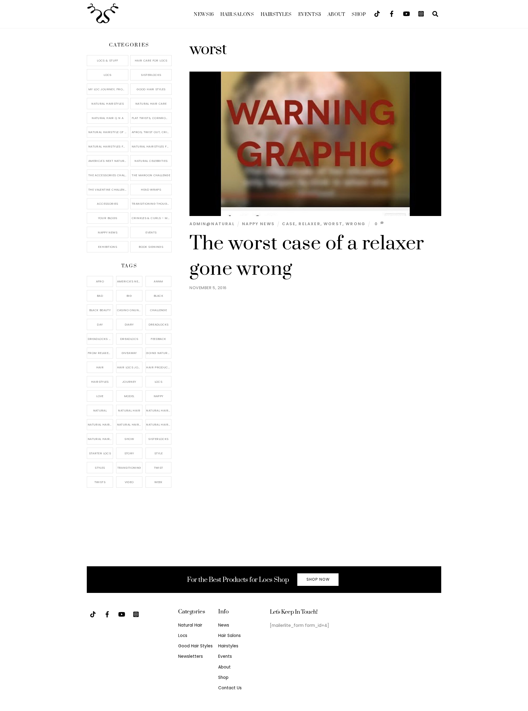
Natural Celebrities (150, 161)
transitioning (129, 468)
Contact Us (230, 688)
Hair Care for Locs (151, 60)
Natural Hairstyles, (158, 424)
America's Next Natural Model (108, 161)
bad (100, 296)
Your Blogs (107, 218)
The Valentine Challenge (108, 190)
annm (158, 281)
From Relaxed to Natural (100, 353)
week (158, 482)
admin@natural (211, 223)
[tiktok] (377, 13)
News (204, 14)
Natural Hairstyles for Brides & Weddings (152, 146)
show (129, 439)
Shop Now (318, 579)
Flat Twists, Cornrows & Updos (152, 118)
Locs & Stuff (107, 60)
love (100, 396)
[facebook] (392, 13)
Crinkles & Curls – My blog (152, 218)
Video (129, 482)
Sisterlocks (151, 75)
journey (129, 382)
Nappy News (258, 223)
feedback (158, 339)
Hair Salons (237, 14)
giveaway (129, 353)
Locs (108, 75)
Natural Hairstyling (100, 439)
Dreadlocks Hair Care (100, 339)
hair (100, 367)
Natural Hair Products (100, 424)
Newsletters (190, 656)
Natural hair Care (158, 410)
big (129, 296)
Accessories (107, 204)
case (288, 223)
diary (129, 324)
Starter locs (100, 453)
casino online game (129, 310)
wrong (355, 223)
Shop (359, 14)
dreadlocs (129, 339)
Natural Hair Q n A (107, 118)
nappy (158, 396)
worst (333, 223)
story (129, 453)
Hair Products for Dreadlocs (158, 367)
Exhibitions (107, 247)
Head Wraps (151, 190)
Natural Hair (129, 410)
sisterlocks (158, 439)
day (100, 324)
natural (100, 410)
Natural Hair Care (151, 104)
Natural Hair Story (129, 424)
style (158, 453)
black (158, 296)
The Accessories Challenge (108, 175)
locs (159, 382)
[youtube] (406, 13)
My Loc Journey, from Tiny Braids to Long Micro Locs (108, 89)
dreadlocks (158, 324)
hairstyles (100, 382)
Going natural (158, 353)
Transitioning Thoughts (152, 204)
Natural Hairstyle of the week (108, 132)
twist (158, 468)
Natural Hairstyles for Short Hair (108, 146)
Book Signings (151, 247)
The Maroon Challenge (151, 175)
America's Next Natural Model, (129, 281)
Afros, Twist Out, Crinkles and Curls (152, 132)
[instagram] (421, 13)
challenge (158, 310)
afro (100, 281)
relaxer (309, 223)
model (129, 396)
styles (100, 468)
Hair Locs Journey (129, 367)
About (336, 14)
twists (99, 482)
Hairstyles (276, 14)
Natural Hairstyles (107, 104)
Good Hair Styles (151, 89)
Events (309, 14)
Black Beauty (100, 310)
